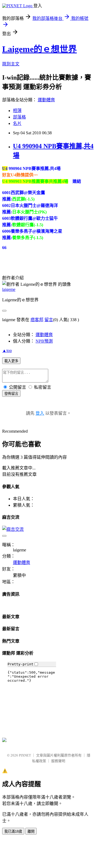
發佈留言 (11, 394)
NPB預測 (44, 341)
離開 (30, 831)
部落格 (19, 117)
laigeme (8, 289)
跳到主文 (10, 64)
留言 (48, 319)
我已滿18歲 (13, 831)
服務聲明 (58, 761)
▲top (7, 350)
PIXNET (25, 755)
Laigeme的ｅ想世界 (39, 49)
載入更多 (11, 361)
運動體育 (46, 100)
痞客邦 (36, 319)
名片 (17, 123)
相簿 (17, 110)
